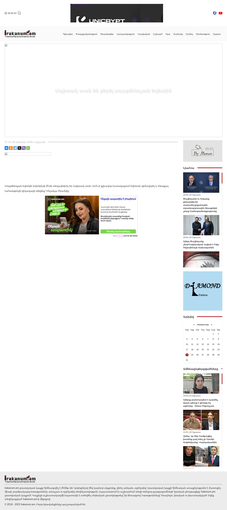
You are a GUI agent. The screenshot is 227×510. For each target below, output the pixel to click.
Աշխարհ (158, 33)
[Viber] (24, 148)
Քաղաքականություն (86, 33)
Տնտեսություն (203, 33)
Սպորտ (217, 33)
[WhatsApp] (28, 148)
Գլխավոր (68, 33)
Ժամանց (178, 33)
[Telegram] (15, 148)
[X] (19, 148)
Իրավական (144, 33)
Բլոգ (168, 33)
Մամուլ (189, 33)
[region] (202, 219)
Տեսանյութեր (107, 33)
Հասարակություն (126, 33)
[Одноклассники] (11, 148)
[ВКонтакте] (6, 148)
